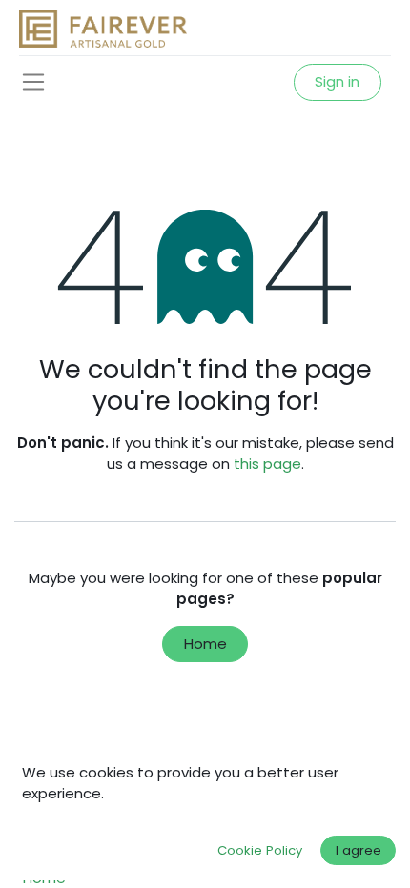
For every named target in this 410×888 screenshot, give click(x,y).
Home (205, 644)
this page (267, 464)
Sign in (337, 81)
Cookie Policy (259, 850)
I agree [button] (358, 850)
